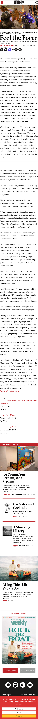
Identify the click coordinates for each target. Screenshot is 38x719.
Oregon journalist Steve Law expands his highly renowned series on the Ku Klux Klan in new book (24, 538)
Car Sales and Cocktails (23, 505)
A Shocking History (21, 528)
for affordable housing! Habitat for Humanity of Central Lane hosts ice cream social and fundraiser (18, 488)
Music (5, 601)
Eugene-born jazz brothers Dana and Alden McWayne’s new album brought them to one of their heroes (18, 595)
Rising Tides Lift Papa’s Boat (15, 586)
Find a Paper (10, 670)
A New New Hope (7, 415)
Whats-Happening (7, 45)
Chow (15, 516)
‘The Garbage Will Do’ (9, 426)
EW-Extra (6, 494)
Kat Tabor (21, 45)
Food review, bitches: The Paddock (22, 512)
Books (15, 545)
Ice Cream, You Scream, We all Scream (14, 478)
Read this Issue (27, 670)
